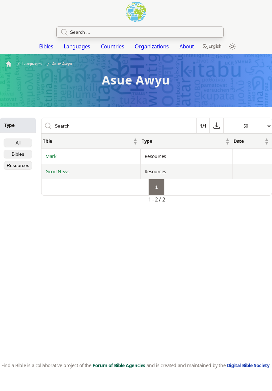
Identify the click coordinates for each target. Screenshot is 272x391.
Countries (112, 46)
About (186, 46)
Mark (50, 156)
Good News (57, 171)
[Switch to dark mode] (232, 46)
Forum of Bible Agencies (119, 365)
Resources (18, 165)
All (18, 142)
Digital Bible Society (248, 365)
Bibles (46, 46)
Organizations (152, 46)
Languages (77, 46)
